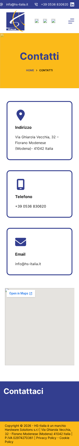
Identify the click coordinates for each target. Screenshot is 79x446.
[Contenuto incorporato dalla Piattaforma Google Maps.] (39, 326)
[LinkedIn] (72, 4)
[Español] (53, 21)
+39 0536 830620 (54, 4)
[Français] (45, 21)
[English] (37, 21)
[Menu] (71, 21)
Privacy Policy (46, 438)
